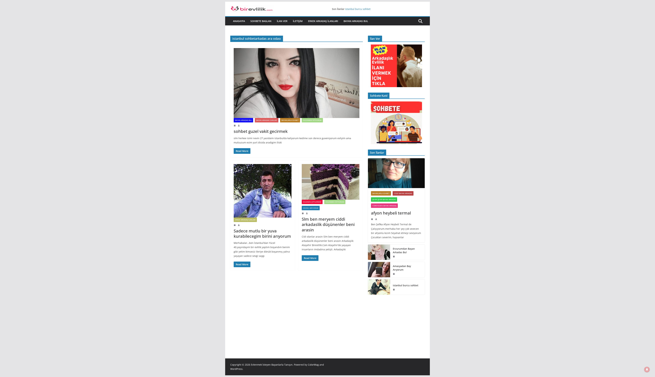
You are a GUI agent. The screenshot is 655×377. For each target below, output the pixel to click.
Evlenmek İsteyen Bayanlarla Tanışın (272, 364)
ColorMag (313, 364)
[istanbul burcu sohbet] (379, 287)
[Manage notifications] (647, 369)
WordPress (236, 369)
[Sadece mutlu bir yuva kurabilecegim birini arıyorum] (263, 191)
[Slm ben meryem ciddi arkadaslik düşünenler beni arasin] (331, 182)
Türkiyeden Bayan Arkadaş (384, 205)
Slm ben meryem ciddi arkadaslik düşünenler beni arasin (328, 224)
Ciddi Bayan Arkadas (403, 193)
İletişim (298, 21)
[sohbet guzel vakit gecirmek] (296, 83)
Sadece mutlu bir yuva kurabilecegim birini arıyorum (262, 233)
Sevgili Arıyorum (310, 208)
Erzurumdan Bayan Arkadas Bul (404, 250)
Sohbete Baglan (260, 21)
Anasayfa (239, 21)
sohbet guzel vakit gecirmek (261, 131)
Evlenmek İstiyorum (312, 120)
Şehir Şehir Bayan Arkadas (384, 199)
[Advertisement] (396, 321)
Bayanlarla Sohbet (290, 120)
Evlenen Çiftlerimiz (312, 202)
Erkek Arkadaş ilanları (323, 21)
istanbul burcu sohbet (357, 9)
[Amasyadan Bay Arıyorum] (379, 269)
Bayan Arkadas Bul (356, 21)
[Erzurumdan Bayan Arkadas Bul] (379, 252)
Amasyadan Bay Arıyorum (402, 267)
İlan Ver (282, 21)
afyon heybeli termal (391, 213)
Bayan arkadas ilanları (266, 120)
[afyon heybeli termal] (396, 173)
